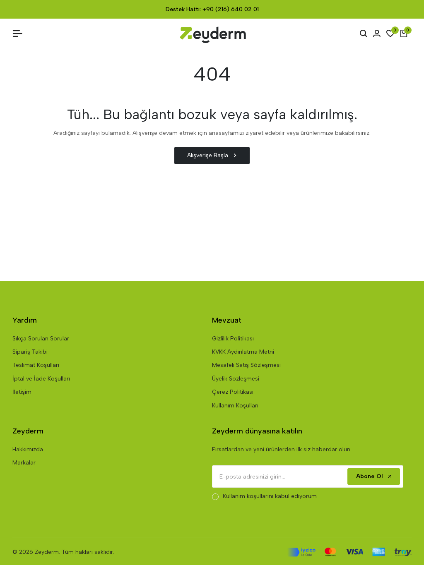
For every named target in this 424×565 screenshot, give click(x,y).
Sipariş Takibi (30, 351)
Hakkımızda (27, 449)
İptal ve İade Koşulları (41, 378)
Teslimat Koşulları (35, 365)
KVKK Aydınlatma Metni (243, 351)
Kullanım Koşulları (235, 405)
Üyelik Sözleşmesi (235, 378)
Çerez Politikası (232, 391)
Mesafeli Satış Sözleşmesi (246, 365)
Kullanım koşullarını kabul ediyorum (270, 496)
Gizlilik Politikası (233, 338)
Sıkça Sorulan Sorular (40, 338)
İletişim (21, 391)
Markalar (24, 462)
